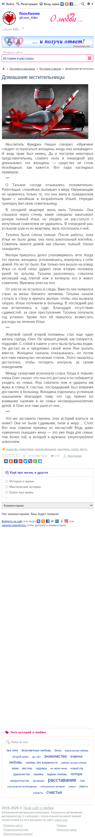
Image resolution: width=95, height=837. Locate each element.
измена (76, 756)
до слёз (36, 756)
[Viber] (30, 461)
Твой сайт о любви (38, 808)
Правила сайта (12, 825)
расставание (62, 780)
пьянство (12, 449)
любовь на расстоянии (73, 762)
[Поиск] (83, 4)
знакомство (55, 756)
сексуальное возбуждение (22, 786)
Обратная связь (67, 829)
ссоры (75, 449)
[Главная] (3, 68)
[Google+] (21, 461)
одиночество (21, 774)
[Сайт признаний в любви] (47, 47)
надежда (41, 768)
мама (15, 768)
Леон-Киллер (29, 13)
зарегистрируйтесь (14, 525)
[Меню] (90, 4)
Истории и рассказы (18, 58)
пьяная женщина (45, 449)
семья (72, 786)
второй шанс (21, 756)
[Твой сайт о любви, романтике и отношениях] (66, 17)
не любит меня (58, 768)
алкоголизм (26, 449)
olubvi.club (61, 820)
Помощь (62, 825)
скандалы (63, 449)
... (76, 3)
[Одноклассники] (11, 461)
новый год (76, 768)
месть (83, 449)
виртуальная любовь (76, 750)
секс (82, 780)
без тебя (12, 750)
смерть (83, 786)
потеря (76, 774)
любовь (15, 762)
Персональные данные (18, 833)
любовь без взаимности (41, 762)
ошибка (38, 774)
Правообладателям (15, 829)
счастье (54, 792)
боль (58, 750)
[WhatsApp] (35, 461)
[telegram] (40, 461)
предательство (19, 780)
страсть (38, 792)
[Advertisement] (47, 574)
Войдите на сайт (12, 521)
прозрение (38, 780)
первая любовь (57, 774)
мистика (27, 768)
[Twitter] (25, 461)
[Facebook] (16, 461)
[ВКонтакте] (6, 461)
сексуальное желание (52, 786)
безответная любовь (36, 750)
